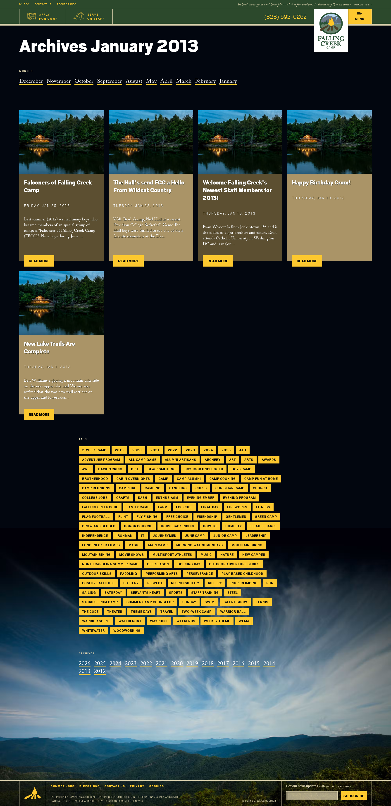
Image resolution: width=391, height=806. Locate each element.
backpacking (110, 469)
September (109, 82)
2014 (269, 664)
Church (260, 488)
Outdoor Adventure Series (234, 564)
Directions (89, 786)
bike (135, 469)
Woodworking (127, 630)
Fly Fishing (147, 516)
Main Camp (158, 545)
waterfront (130, 621)
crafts (122, 497)
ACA (110, 801)
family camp (138, 507)
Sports (176, 592)
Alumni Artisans (180, 459)
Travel (166, 611)
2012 (100, 672)
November (59, 82)
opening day (189, 564)
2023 (190, 450)
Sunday (189, 602)
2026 (226, 450)
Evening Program (239, 497)
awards (269, 459)
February (205, 82)
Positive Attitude (98, 583)
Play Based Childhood (242, 573)
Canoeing (178, 488)
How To (210, 526)
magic (134, 545)
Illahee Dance (263, 526)
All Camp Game (142, 459)
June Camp (195, 535)
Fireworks (237, 507)
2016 (238, 664)
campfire (127, 488)
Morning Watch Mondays (199, 545)
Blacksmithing (162, 469)
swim (210, 602)
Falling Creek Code (100, 507)
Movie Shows (131, 554)
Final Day (210, 507)
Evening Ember (201, 497)
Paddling (128, 573)
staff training (205, 592)
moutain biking (96, 554)
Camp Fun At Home (261, 478)
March (183, 82)
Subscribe (353, 795)
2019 (119, 450)
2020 (137, 450)
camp (163, 478)
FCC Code (184, 507)
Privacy (137, 786)
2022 (172, 450)
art (232, 459)
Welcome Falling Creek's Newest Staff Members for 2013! (237, 189)
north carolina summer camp (110, 564)
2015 (254, 664)
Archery (213, 459)
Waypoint (159, 621)
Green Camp (266, 516)
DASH (142, 497)
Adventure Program (101, 459)
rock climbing (244, 583)
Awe (86, 469)
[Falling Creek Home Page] (32, 793)
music (206, 554)
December (31, 82)
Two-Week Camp (197, 611)
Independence (95, 535)
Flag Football (96, 516)
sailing (89, 592)
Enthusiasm (167, 497)
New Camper (253, 554)
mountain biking (246, 545)
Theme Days (141, 611)
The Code (90, 611)
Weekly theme (217, 621)
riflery (215, 583)
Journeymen (164, 535)
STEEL (232, 592)
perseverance (199, 573)
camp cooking (223, 478)
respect (154, 583)
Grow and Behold (98, 526)
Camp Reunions (96, 488)
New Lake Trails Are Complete (49, 347)
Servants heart (145, 592)
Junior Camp (225, 535)
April (166, 82)
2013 (85, 672)
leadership (256, 535)
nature (227, 554)
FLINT (123, 516)
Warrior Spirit (96, 621)
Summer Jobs (63, 786)
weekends (185, 621)
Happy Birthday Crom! (321, 182)
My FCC (24, 4)
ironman (125, 535)
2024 (208, 450)
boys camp (241, 469)
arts (248, 459)
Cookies (156, 786)
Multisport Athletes (172, 554)
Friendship (207, 516)
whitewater (93, 630)
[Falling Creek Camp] (331, 30)
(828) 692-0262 (285, 16)
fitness (263, 507)
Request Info (66, 4)
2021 (154, 450)
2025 (100, 664)
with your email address (318, 786)
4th (242, 450)
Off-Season (158, 564)
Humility (233, 526)
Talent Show (235, 602)
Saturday (113, 592)
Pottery (131, 583)
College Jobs (95, 497)
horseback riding (177, 526)
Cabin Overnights (133, 478)
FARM (162, 507)
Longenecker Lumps (101, 545)
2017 (223, 664)
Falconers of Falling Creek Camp (58, 186)
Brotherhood (95, 478)
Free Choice (177, 516)
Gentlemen (236, 516)
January (228, 82)
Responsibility (185, 583)
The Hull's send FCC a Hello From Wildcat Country (148, 186)
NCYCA (139, 801)
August (134, 82)
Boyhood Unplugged (203, 469)
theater (114, 611)
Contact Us (43, 4)
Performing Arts (162, 573)
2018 (208, 664)
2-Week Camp (94, 450)
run (270, 583)
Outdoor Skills (97, 573)
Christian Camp (229, 488)
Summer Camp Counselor (150, 602)
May (151, 82)
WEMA (244, 621)
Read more (39, 260)
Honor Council (138, 526)
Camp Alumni (189, 478)
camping (153, 488)
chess (201, 488)
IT (142, 535)
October (83, 82)
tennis (262, 602)
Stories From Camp (100, 602)
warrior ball (233, 611)
